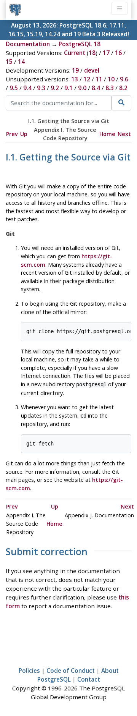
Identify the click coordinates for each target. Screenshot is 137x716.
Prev (12, 134)
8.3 (109, 88)
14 (21, 61)
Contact (88, 679)
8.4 (96, 88)
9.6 (124, 79)
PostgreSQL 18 (79, 44)
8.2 (123, 88)
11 (99, 79)
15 (9, 61)
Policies (29, 670)
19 (75, 70)
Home (107, 134)
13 (74, 79)
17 (106, 53)
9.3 (41, 88)
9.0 (82, 88)
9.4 (27, 88)
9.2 (55, 88)
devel (91, 70)
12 (86, 79)
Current (74, 53)
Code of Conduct (70, 670)
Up (23, 134)
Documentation (28, 44)
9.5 (14, 88)
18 (92, 53)
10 (111, 79)
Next (124, 134)
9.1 (68, 88)
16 (118, 53)
